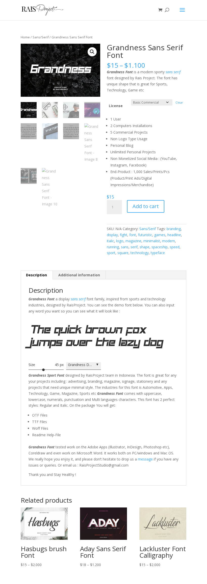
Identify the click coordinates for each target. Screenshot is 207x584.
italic (110, 240)
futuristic (145, 234)
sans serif (173, 71)
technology (140, 252)
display (112, 234)
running (113, 247)
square (122, 252)
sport (111, 252)
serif (134, 247)
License (116, 105)
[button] (92, 51)
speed (174, 247)
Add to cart (146, 206)
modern (168, 240)
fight (123, 234)
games (159, 234)
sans (124, 247)
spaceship (159, 247)
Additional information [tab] (79, 275)
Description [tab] (36, 275)
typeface (158, 252)
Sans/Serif (41, 37)
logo (119, 240)
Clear (179, 102)
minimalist (151, 240)
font (132, 234)
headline (174, 234)
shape (144, 247)
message (145, 459)
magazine (133, 240)
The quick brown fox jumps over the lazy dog (96, 339)
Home (25, 37)
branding (174, 228)
